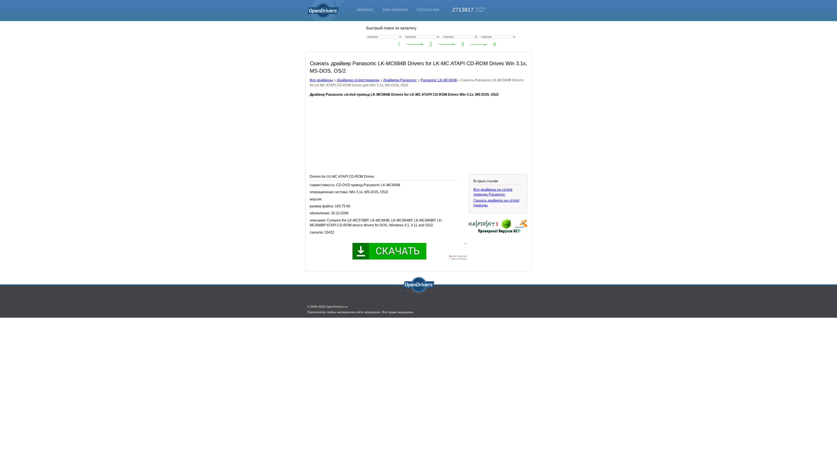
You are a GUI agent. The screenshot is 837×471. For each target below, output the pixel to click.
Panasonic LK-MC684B (438, 80)
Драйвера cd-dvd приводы (358, 80)
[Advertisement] (418, 132)
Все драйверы (321, 80)
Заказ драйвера (395, 9)
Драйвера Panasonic (400, 80)
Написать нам (428, 9)
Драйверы (365, 9)
